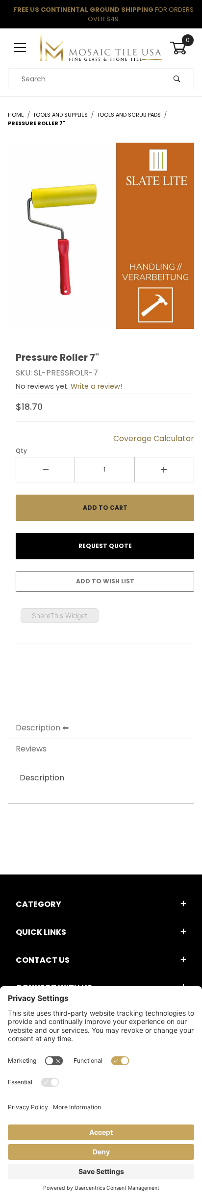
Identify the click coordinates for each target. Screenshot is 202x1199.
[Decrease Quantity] (45, 469)
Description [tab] (38, 727)
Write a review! (96, 386)
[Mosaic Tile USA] (101, 47)
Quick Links (41, 932)
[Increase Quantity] (164, 469)
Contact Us (43, 960)
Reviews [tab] (31, 748)
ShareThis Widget (59, 615)
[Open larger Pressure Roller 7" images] (101, 243)
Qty (21, 451)
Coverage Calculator (153, 438)
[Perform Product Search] (177, 79)
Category (38, 904)
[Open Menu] (20, 48)
